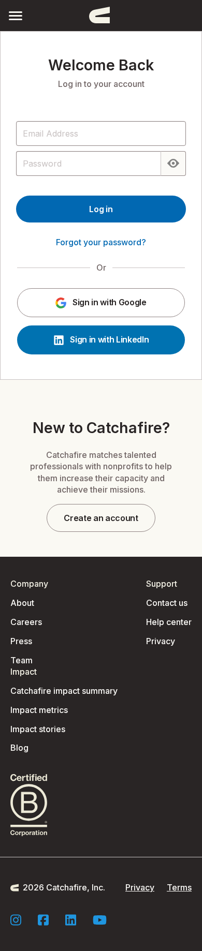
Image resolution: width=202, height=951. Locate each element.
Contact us (166, 603)
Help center (169, 622)
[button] (15, 15)
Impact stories (37, 729)
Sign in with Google (108, 302)
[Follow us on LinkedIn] (70, 920)
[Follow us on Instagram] (15, 920)
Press (21, 641)
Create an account (101, 518)
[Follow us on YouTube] (100, 920)
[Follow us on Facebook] (43, 920)
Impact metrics (39, 710)
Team (21, 660)
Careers (26, 622)
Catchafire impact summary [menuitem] (64, 691)
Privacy (160, 641)
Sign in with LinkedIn (108, 339)
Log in (100, 209)
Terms (179, 887)
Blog (19, 747)
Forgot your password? (101, 242)
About (22, 603)
